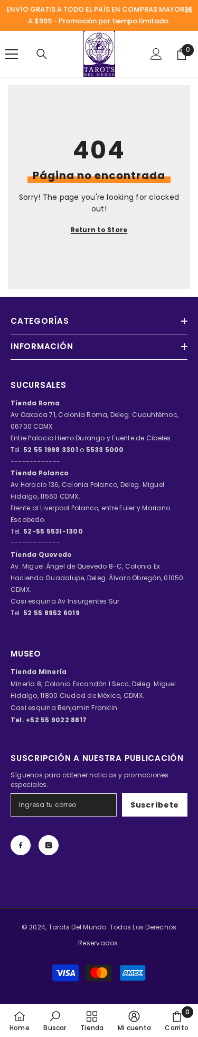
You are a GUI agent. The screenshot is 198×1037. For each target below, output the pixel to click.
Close (189, 10)
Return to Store (99, 229)
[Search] (41, 54)
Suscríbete (154, 805)
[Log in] (156, 54)
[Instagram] (49, 845)
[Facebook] (21, 845)
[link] (54, 1020)
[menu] (11, 54)
